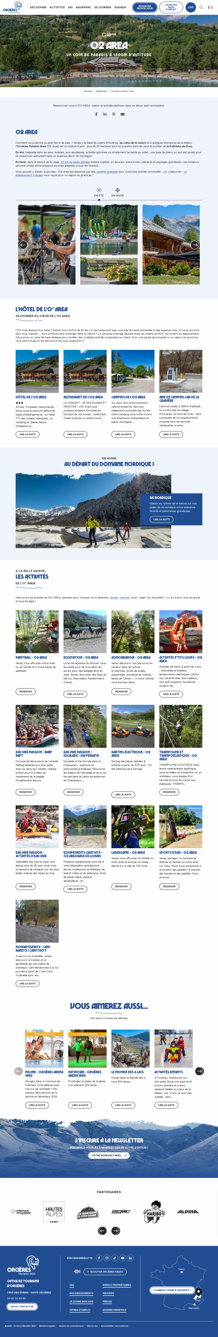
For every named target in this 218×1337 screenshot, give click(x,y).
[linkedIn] (130, 1258)
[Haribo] (154, 1212)
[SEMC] (121, 1211)
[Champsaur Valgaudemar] (21, 1212)
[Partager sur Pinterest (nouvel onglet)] (113, 114)
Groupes (108, 1293)
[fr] (210, 7)
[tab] (99, 192)
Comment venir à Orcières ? (172, 1290)
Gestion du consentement (71, 1326)
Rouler (114, 597)
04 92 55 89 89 (16, 1298)
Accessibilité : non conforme (114, 1326)
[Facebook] (99, 1258)
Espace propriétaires (117, 1285)
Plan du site (92, 1326)
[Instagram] (107, 1258)
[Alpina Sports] (188, 1211)
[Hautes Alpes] (54, 1212)
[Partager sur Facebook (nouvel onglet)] (96, 114)
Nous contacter (22, 1306)
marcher (125, 597)
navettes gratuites (107, 171)
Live (191, 7)
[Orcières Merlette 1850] (12, 7)
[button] (201, 7)
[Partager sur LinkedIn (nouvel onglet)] (104, 114)
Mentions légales (47, 1326)
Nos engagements (81, 1293)
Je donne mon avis (81, 1301)
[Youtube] (122, 1258)
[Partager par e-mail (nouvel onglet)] (122, 114)
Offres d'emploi (80, 1310)
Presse (107, 1301)
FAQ (72, 1285)
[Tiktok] (114, 1258)
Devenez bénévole (114, 1310)
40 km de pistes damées (75, 162)
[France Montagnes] (87, 1212)
